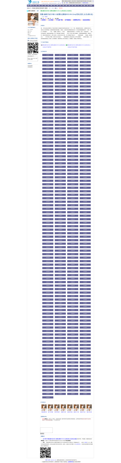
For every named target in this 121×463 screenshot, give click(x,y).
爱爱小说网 (47, 460)
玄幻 (42, 5)
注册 (53, 8)
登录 (67, 2)
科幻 (60, 5)
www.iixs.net (53, 460)
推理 (66, 5)
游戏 (69, 5)
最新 (31, 5)
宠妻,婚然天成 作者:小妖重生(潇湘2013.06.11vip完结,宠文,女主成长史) (56, 10)
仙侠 (45, 5)
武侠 (48, 5)
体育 (72, 5)
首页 (28, 5)
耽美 (75, 5)
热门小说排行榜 (51, 1)
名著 (81, 5)
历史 (54, 5)
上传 (57, 8)
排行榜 (90, 5)
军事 (57, 5)
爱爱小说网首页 (32, 10)
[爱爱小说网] (34, 4)
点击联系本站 (78, 444)
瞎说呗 (46, 16)
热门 (34, 5)
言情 (36, 5)
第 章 (48, 58)
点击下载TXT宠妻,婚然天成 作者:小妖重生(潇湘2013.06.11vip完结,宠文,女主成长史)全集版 (60, 438)
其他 (87, 5)
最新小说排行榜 (44, 1)
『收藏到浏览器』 (85, 2)
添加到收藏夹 (30, 65)
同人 (78, 5)
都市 (39, 5)
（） (43, 18)
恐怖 (63, 5)
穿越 (51, 5)
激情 (84, 5)
